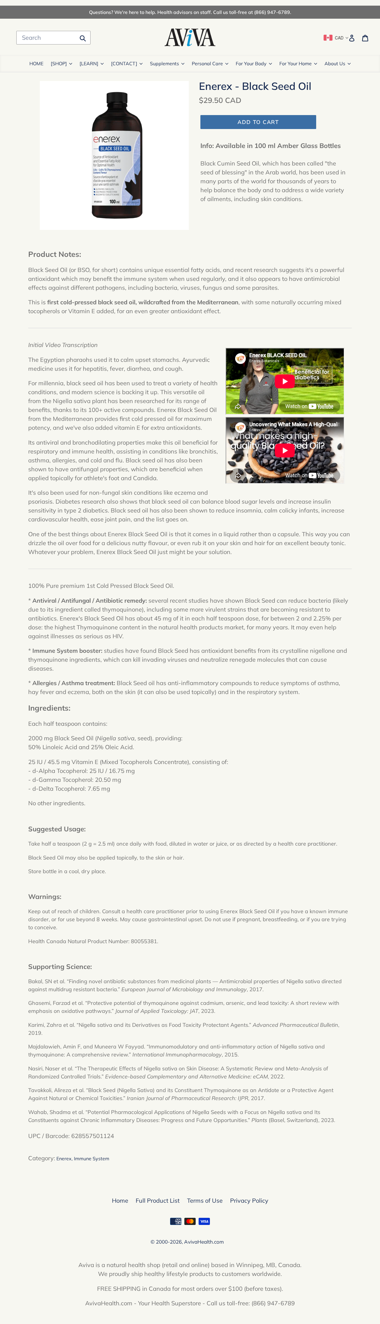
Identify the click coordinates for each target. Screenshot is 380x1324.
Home (120, 1200)
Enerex (64, 1158)
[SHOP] (59, 63)
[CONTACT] (124, 63)
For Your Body (251, 63)
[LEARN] (89, 63)
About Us (334, 63)
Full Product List (158, 1200)
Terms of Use (205, 1200)
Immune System (91, 1158)
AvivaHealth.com (204, 1242)
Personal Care (207, 63)
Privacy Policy (249, 1200)
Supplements (164, 63)
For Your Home (295, 63)
